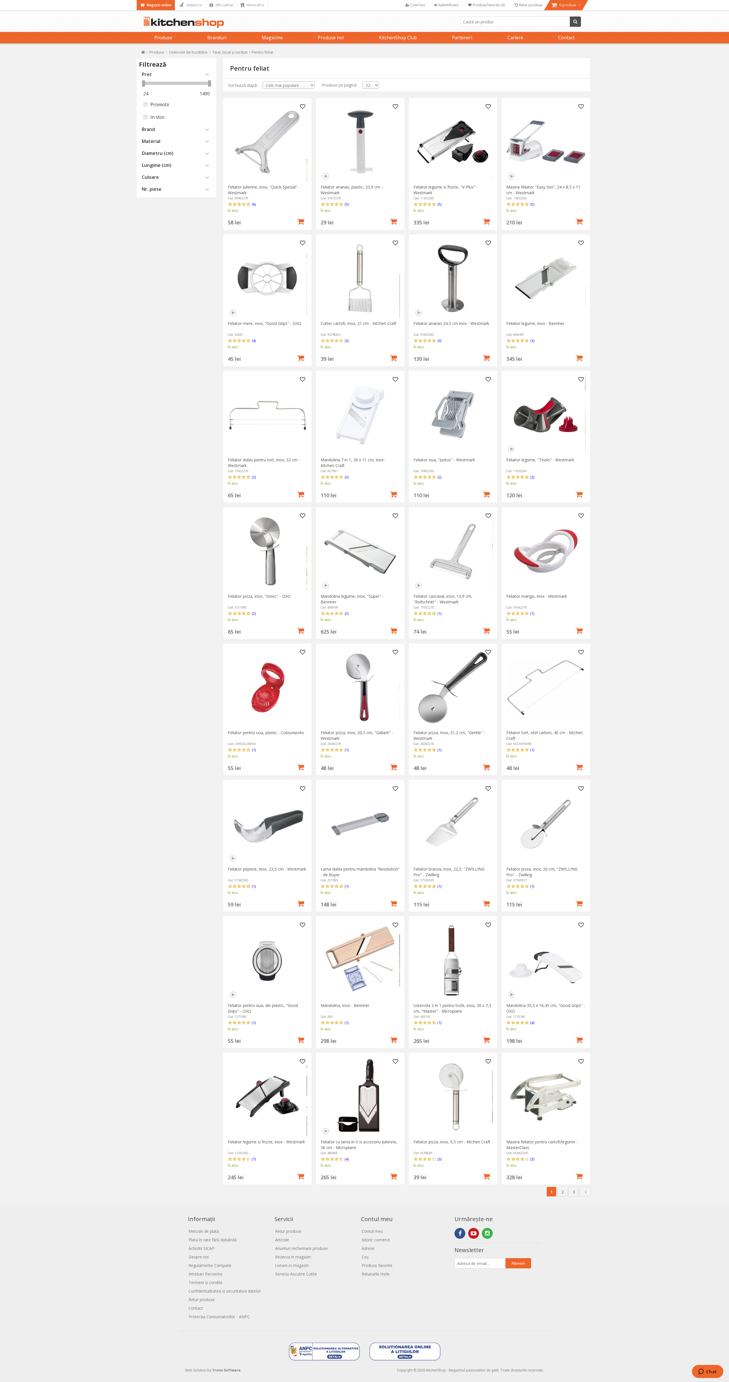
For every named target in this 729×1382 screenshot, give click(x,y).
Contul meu (372, 1231)
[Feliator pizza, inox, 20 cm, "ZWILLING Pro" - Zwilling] (545, 824)
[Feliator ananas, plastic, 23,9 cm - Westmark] (360, 142)
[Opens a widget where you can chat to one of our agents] (707, 1372)
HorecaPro (255, 5)
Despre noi (199, 1257)
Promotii (159, 104)
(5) (347, 204)
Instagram (487, 1233)
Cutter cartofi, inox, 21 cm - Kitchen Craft (358, 323)
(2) (254, 477)
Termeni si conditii (205, 1282)
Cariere (515, 37)
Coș (365, 1257)
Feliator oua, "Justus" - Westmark (444, 459)
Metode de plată (204, 1231)
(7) (254, 1159)
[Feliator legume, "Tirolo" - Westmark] (545, 414)
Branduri (216, 37)
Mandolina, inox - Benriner (345, 1005)
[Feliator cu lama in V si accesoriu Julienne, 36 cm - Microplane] (360, 1096)
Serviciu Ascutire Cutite (296, 1274)
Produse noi (331, 37)
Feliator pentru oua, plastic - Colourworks (266, 732)
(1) (439, 613)
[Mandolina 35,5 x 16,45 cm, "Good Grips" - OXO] (545, 960)
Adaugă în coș (300, 221)
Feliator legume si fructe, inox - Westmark (266, 1141)
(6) (254, 204)
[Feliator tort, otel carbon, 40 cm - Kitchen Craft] (545, 687)
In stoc (157, 117)
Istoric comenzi (376, 1239)
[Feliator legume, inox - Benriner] (545, 278)
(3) (347, 340)
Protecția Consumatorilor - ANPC (219, 1316)
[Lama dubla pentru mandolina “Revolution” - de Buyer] (360, 824)
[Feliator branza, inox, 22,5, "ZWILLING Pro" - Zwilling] (452, 824)
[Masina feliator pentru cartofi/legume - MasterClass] (545, 1096)
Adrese (368, 1248)
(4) (254, 340)
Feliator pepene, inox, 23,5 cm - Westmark (267, 869)
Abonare (518, 1263)
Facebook (459, 1233)
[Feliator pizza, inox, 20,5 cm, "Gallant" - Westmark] (360, 687)
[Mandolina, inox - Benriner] (360, 960)
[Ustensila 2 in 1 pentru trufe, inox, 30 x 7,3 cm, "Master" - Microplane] (452, 960)
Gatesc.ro (194, 5)
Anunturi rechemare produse (301, 1248)
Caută (575, 22)
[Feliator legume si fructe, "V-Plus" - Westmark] (452, 142)
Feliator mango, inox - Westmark (536, 596)
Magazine (272, 37)
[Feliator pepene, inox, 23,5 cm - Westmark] (267, 824)
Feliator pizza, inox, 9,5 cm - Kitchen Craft (451, 1141)
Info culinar (224, 5)
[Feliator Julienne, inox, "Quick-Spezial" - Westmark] (267, 142)
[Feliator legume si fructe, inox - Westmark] (267, 1096)
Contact (566, 37)
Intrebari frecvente (205, 1274)
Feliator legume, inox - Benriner (535, 323)
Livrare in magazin (292, 1265)
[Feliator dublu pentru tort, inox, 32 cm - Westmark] (267, 414)
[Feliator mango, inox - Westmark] (545, 551)
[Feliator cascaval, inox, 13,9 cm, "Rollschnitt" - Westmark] (452, 551)
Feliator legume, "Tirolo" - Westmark (540, 459)
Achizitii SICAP (201, 1248)
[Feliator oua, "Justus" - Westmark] (452, 414)
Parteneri (462, 37)
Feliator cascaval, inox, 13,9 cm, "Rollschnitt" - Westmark (442, 599)
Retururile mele (376, 1274)
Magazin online (158, 5)
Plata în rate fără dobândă (213, 1239)
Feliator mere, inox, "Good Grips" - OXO (264, 323)
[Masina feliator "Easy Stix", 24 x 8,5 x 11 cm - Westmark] (545, 142)
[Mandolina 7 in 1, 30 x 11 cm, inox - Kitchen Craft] (360, 414)
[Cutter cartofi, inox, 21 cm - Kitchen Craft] (360, 278)
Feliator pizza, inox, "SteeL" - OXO (259, 596)
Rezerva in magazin (293, 1257)
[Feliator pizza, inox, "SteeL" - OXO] (267, 551)
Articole (282, 1239)
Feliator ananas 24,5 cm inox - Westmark (451, 323)
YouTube (473, 1233)
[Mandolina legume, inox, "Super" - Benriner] (360, 551)
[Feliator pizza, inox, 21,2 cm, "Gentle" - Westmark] (452, 687)
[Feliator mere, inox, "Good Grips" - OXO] (267, 278)
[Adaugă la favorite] (302, 107)
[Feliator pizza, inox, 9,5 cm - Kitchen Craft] (452, 1096)
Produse (163, 37)
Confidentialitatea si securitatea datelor (225, 1291)
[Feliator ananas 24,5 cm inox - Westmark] (452, 278)
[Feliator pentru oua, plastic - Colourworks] (267, 687)
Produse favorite (377, 1265)
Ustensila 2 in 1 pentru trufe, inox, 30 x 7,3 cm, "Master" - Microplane (452, 1008)
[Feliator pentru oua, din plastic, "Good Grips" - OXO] (267, 960)
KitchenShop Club (398, 37)
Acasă (143, 53)
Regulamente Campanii (210, 1265)
